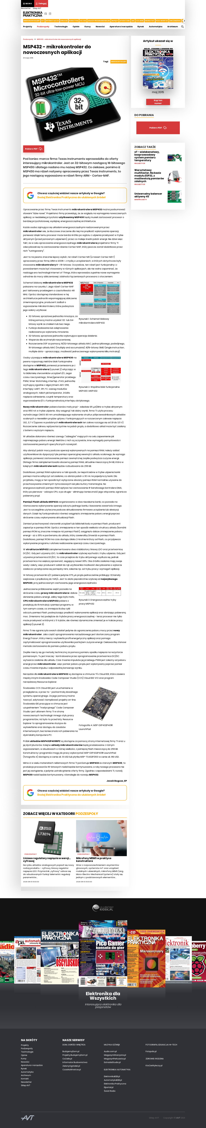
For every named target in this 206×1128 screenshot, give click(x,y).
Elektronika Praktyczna (115, 1083)
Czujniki (139, 21)
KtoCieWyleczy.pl (154, 1065)
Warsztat (149, 21)
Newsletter (26, 8)
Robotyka (73, 21)
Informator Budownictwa (75, 1062)
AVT (178, 1117)
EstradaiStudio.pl (112, 1062)
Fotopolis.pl (151, 1051)
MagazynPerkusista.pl (115, 1058)
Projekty (27, 26)
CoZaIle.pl (67, 1058)
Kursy (88, 26)
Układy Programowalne (99, 21)
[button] (21, 21)
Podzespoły (43, 26)
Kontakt (25, 1078)
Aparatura (125, 21)
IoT (42, 21)
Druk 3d (64, 21)
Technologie (61, 26)
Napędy (115, 21)
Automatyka (155, 26)
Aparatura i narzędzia (121, 26)
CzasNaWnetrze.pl (72, 1069)
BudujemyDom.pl (71, 1051)
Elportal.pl (108, 1087)
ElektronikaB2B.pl (112, 1076)
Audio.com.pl (110, 1051)
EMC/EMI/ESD (175, 21)
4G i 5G (83, 21)
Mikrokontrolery (32, 21)
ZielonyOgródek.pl (71, 1066)
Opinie (76, 26)
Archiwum (172, 26)
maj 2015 (158, 92)
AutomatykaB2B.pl (113, 1080)
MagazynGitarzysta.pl (115, 1055)
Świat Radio (109, 1091)
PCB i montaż (162, 21)
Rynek (140, 26)
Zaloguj (42, 3)
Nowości (100, 26)
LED (132, 21)
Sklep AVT (37, 8)
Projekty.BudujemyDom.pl (75, 1055)
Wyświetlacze (52, 21)
